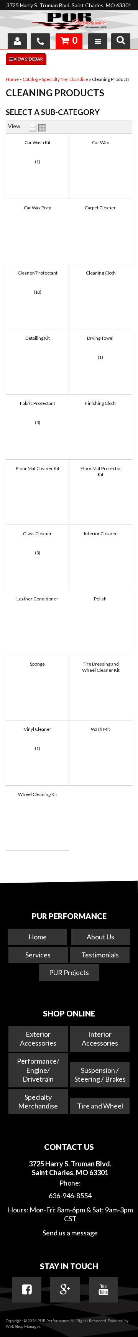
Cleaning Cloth (101, 273)
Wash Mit (100, 729)
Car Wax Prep (37, 207)
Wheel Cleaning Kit (37, 794)
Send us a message (70, 1232)
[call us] (40, 41)
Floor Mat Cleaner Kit (37, 468)
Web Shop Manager (23, 1326)
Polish (100, 599)
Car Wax (100, 142)
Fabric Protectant (37, 403)
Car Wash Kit (38, 142)
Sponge (37, 664)
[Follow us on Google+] (65, 1289)
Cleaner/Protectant (38, 273)
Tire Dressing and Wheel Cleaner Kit (101, 667)
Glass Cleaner (37, 533)
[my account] (17, 41)
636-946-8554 (70, 1195)
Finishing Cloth (100, 403)
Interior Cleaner (100, 533)
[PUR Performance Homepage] (69, 22)
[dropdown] (97, 41)
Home (37, 936)
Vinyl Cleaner (37, 729)
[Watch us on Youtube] (103, 1289)
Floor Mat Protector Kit (100, 471)
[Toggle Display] (37, 128)
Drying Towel (100, 338)
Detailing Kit (37, 338)
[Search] (120, 41)
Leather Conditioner (37, 599)
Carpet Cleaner (100, 207)
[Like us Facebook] (27, 1289)
